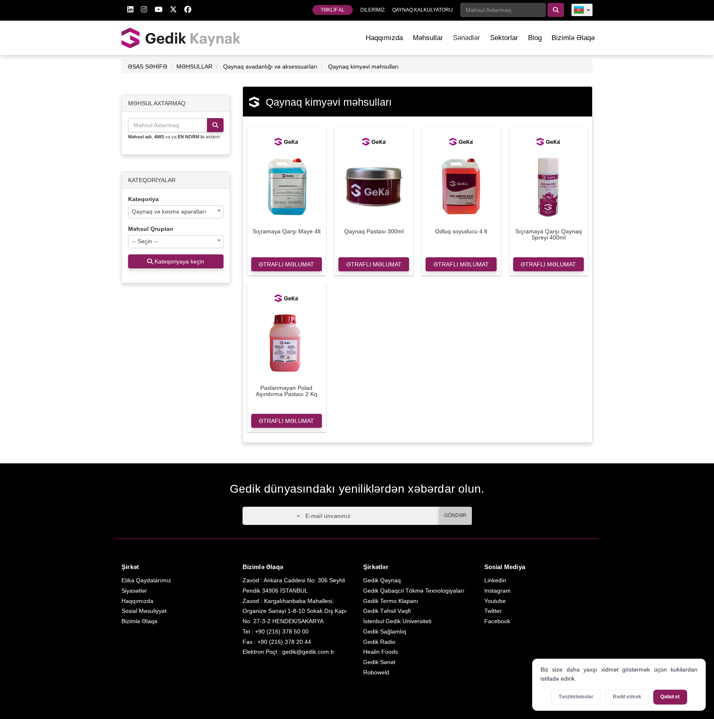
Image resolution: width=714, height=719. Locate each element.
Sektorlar (504, 38)
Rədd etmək (627, 697)
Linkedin (495, 580)
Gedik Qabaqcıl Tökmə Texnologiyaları (413, 590)
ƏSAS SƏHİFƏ (147, 66)
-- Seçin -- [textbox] (145, 241)
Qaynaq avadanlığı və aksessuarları (270, 66)
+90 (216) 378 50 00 (282, 631)
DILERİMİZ (372, 10)
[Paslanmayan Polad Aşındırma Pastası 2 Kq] (286, 342)
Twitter (493, 610)
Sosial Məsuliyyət (144, 610)
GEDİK (181, 38)
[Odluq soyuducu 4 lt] (461, 186)
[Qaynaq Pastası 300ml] (373, 186)
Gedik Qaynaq (382, 580)
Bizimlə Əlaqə (573, 38)
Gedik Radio (379, 641)
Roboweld (376, 672)
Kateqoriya (143, 199)
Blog (535, 38)
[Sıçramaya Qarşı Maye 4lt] (286, 186)
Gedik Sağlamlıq (384, 631)
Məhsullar (428, 38)
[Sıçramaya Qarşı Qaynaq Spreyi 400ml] (548, 186)
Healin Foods (380, 651)
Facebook (497, 621)
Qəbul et (670, 697)
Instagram (497, 590)
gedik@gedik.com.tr (308, 651)
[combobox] (176, 211)
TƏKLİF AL (333, 10)
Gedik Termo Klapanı (390, 601)
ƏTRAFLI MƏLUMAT (286, 264)
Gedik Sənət (379, 662)
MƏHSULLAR (194, 66)
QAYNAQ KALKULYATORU (422, 10)
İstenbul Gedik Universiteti (397, 621)
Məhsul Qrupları (150, 228)
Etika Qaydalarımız (146, 580)
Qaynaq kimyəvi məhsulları (363, 66)
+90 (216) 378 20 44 (284, 641)
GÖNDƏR (455, 515)
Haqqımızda (384, 38)
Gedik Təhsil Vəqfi (387, 610)
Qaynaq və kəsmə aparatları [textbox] (169, 211)
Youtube (495, 601)
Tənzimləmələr (576, 697)
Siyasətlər (134, 590)
